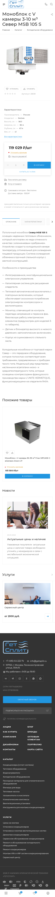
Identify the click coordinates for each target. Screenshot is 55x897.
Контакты (9, 749)
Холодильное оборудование (16, 777)
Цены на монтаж (11, 823)
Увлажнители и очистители (16, 795)
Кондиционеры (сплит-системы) (18, 765)
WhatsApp (33, 679)
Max (40, 679)
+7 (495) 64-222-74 (15, 661)
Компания (9, 737)
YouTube (20, 679)
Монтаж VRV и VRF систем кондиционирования (26, 853)
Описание (11, 222)
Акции (7, 727)
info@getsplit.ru (38, 661)
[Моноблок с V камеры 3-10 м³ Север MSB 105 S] (27, 60)
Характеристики (33, 222)
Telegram (13, 679)
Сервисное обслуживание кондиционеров (23, 839)
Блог (30, 727)
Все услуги (52, 575)
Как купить (10, 732)
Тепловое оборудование (14, 769)
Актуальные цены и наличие (26, 539)
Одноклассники (27, 679)
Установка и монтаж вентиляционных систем (24, 831)
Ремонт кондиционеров (14, 849)
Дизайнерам (11, 744)
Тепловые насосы (11, 791)
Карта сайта (35, 749)
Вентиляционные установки (16, 803)
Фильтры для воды (11, 787)
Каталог (8, 759)
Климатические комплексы (16, 799)
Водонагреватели (11, 773)
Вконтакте (6, 679)
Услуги (7, 817)
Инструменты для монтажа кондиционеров (24, 807)
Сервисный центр (11, 857)
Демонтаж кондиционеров (16, 835)
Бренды (32, 732)
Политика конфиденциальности (21, 719)
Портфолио (35, 744)
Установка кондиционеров (16, 827)
